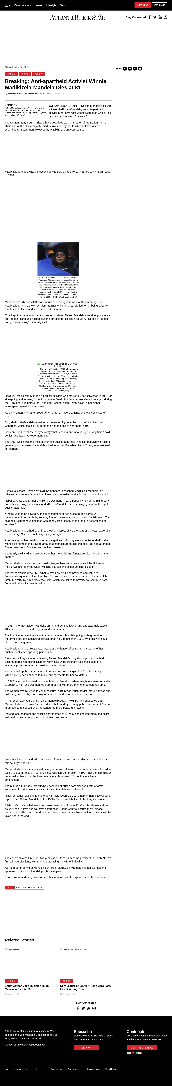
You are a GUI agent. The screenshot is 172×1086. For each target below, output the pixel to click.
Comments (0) (58, 94)
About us (17, 1069)
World (63, 5)
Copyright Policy (57, 1069)
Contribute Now (142, 1047)
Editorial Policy (110, 1069)
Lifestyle (51, 5)
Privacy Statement (75, 1069)
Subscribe (142, 5)
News (38, 5)
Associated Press (16, 94)
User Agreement (93, 1069)
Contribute (159, 5)
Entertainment (22, 5)
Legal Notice (41, 1069)
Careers (28, 1069)
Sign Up (87, 1047)
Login (7, 1069)
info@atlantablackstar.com (32, 1044)
